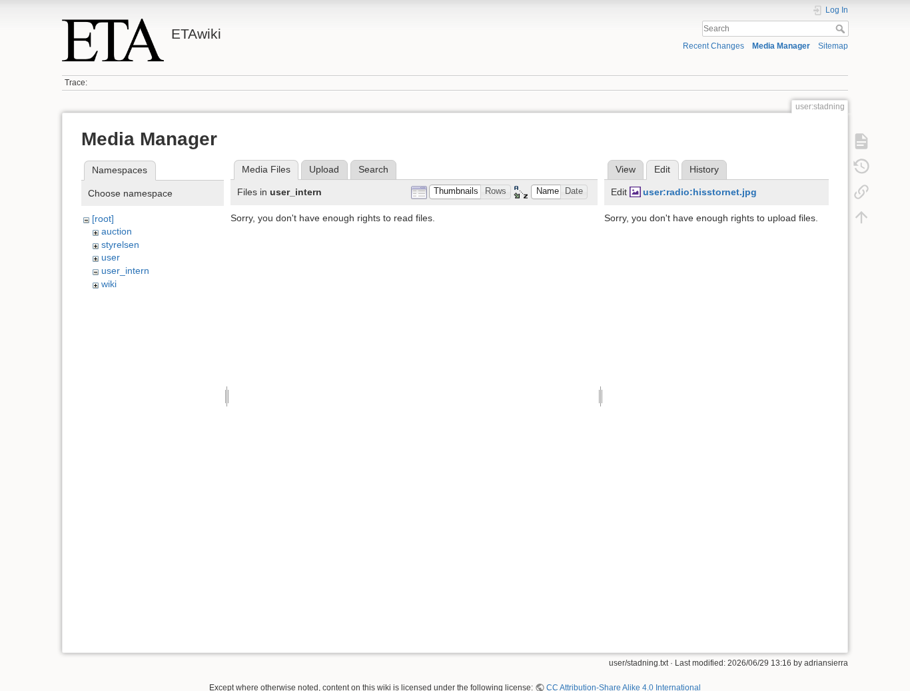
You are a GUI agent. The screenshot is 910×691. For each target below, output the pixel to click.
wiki (109, 284)
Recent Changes (713, 46)
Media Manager (781, 46)
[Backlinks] (861, 192)
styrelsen (120, 244)
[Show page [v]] (861, 141)
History (704, 169)
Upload (324, 169)
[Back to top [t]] (861, 217)
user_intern (125, 270)
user (110, 257)
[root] (103, 218)
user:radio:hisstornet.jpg (700, 192)
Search (841, 28)
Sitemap (833, 46)
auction (116, 231)
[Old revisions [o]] (861, 166)
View (626, 169)
